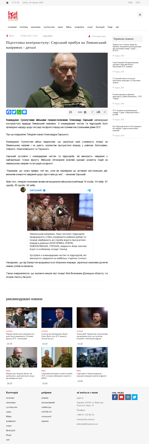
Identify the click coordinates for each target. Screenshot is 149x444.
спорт (9, 426)
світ (8, 439)
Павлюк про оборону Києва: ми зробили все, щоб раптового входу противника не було (20, 375)
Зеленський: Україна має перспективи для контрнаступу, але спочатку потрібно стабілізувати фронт (92, 336)
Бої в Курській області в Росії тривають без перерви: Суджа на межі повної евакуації (127, 128)
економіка (11, 402)
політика (10, 398)
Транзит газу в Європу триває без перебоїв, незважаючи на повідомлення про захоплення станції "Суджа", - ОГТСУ (127, 48)
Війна (8, 416)
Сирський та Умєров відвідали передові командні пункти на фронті (92, 374)
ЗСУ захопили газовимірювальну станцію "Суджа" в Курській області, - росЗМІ (126, 112)
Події (8, 435)
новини (44, 398)
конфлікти (11, 421)
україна (45, 421)
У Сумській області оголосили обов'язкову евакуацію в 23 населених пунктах (126, 81)
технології (46, 416)
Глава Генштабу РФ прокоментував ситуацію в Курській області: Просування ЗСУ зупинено (125, 65)
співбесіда (46, 407)
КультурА (10, 430)
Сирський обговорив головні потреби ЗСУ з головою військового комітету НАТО (56, 375)
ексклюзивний (48, 402)
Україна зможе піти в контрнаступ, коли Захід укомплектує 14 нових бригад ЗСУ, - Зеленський (20, 336)
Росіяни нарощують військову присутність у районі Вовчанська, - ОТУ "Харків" (127, 96)
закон (8, 412)
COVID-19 (46, 412)
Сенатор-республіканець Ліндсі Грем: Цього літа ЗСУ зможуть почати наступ (54, 336)
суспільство (11, 407)
